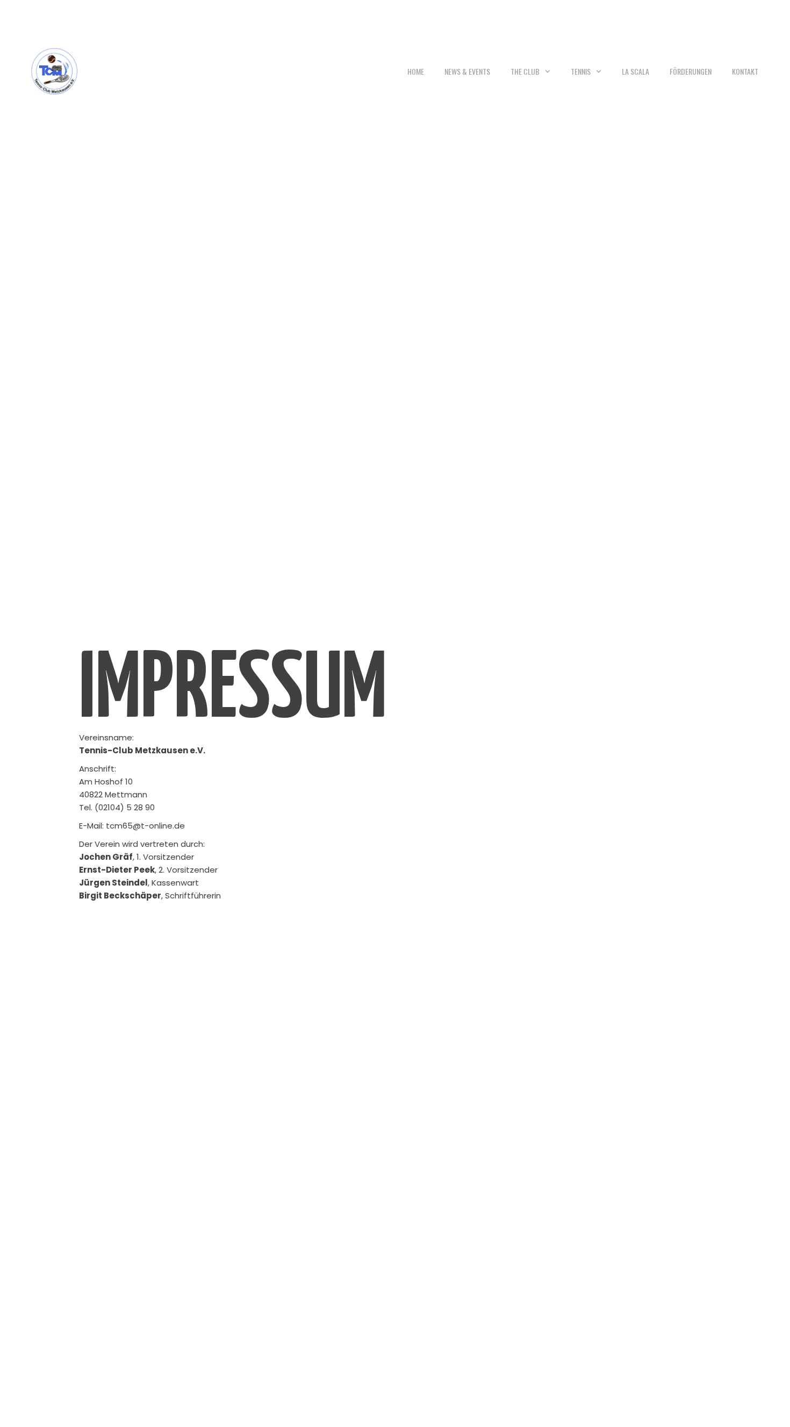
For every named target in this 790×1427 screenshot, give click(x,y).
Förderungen (691, 71)
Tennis (581, 71)
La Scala (635, 71)
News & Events (467, 71)
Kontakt (745, 71)
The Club (525, 71)
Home (415, 71)
